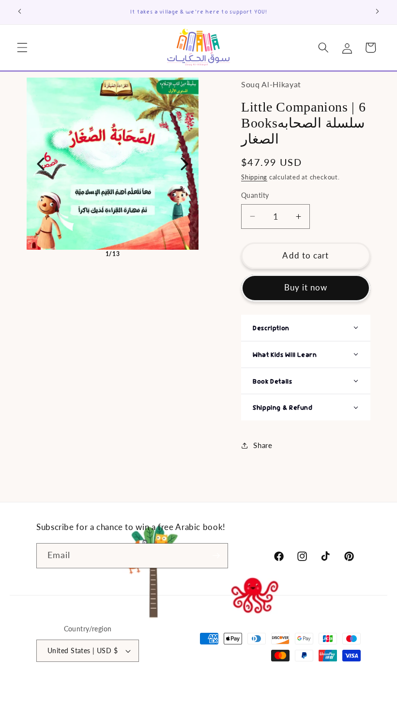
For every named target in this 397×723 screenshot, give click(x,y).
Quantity (255, 195)
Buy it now (306, 287)
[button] (22, 47)
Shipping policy (281, 687)
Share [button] (262, 445)
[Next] (184, 163)
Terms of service (337, 687)
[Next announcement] (377, 11)
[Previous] (41, 163)
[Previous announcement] (20, 11)
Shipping (254, 177)
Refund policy (227, 687)
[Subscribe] (216, 555)
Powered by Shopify (168, 687)
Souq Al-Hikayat (113, 687)
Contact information (280, 698)
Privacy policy (340, 698)
